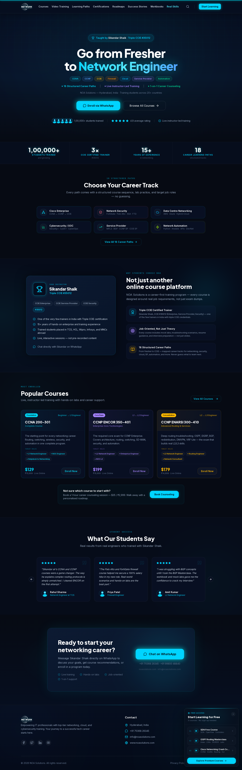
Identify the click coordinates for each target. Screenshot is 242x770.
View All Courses (203, 398)
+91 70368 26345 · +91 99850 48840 (159, 663)
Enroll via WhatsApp (101, 105)
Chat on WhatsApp (162, 654)
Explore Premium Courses (209, 760)
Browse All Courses (142, 105)
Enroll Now (71, 471)
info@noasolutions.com (142, 736)
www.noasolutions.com (142, 742)
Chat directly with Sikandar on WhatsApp (60, 346)
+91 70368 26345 (139, 730)
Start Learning (210, 6)
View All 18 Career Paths (119, 241)
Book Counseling (164, 494)
